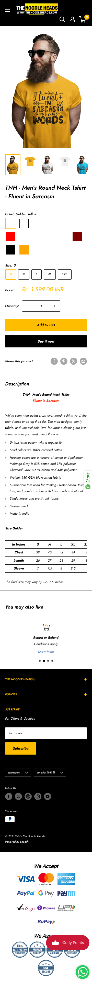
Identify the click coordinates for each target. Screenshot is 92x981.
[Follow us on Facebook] (8, 796)
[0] (82, 19)
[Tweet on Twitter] (73, 361)
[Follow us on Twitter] (18, 796)
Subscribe (21, 748)
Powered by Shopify (17, 842)
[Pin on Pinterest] (63, 361)
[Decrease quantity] (27, 306)
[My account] (72, 19)
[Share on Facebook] (54, 361)
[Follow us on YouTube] (47, 796)
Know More (46, 651)
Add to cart (46, 325)
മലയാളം (14, 772)
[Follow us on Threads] (28, 796)
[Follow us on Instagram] (37, 796)
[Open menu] (7, 10)
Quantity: (12, 306)
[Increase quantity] (54, 306)
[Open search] (62, 19)
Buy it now (46, 341)
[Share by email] (83, 361)
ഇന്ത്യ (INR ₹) (46, 772)
